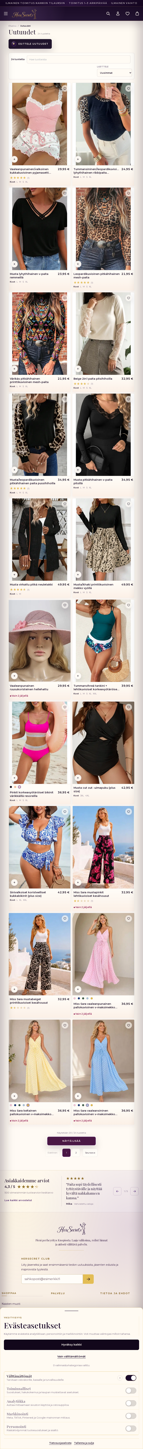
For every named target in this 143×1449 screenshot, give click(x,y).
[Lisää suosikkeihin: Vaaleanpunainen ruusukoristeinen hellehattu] (65, 605)
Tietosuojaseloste (60, 1443)
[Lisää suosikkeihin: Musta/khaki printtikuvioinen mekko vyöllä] (129, 504)
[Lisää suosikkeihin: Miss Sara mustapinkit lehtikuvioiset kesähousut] (129, 812)
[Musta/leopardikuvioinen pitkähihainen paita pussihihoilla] (40, 435)
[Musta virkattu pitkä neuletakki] (40, 539)
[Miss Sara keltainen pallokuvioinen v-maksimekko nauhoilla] (40, 1061)
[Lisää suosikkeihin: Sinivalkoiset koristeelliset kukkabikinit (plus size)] (65, 812)
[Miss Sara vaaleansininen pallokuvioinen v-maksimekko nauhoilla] (103, 1061)
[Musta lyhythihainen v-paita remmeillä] (40, 229)
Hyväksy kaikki (71, 1344)
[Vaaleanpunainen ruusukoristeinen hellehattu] (40, 641)
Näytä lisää (71, 1141)
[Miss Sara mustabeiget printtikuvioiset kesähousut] (40, 954)
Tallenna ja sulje (84, 1443)
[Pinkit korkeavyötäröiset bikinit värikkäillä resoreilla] (40, 743)
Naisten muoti (11, 1304)
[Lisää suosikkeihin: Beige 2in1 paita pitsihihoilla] (129, 298)
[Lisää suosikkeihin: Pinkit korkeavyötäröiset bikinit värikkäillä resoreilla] (65, 707)
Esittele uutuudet (30, 43)
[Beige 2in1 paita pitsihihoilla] (103, 333)
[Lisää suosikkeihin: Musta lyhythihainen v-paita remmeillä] (65, 193)
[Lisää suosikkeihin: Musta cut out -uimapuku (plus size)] (129, 707)
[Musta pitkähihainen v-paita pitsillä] (103, 435)
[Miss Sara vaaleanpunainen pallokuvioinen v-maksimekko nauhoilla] (103, 954)
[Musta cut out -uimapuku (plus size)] (103, 743)
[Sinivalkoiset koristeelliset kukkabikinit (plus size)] (40, 847)
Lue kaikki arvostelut (18, 1200)
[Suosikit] (127, 13)
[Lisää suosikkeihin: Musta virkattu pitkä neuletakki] (65, 504)
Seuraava (90, 1152)
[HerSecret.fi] (24, 14)
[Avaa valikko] (6, 13)
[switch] (71, 1390)
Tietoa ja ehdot (115, 1293)
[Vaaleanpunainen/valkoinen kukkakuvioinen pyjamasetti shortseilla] (40, 124)
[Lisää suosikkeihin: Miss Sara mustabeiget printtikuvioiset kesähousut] (65, 919)
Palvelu (58, 1293)
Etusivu (12, 26)
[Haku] (108, 13)
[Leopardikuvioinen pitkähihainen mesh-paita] (103, 229)
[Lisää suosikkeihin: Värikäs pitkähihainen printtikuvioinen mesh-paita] (65, 298)
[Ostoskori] (137, 13)
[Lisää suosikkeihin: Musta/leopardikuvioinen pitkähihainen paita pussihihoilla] (65, 399)
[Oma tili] (118, 13)
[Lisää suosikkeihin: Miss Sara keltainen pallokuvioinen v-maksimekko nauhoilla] (65, 1025)
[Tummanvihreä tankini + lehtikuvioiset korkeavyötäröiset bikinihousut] (103, 641)
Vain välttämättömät (71, 1356)
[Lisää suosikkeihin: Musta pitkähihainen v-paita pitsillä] (129, 399)
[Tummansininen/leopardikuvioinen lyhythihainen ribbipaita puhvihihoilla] (103, 124)
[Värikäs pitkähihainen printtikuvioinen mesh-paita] (40, 333)
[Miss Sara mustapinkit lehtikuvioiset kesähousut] (103, 847)
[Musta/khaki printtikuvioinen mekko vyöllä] (103, 539)
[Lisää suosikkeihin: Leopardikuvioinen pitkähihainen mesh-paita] (129, 193)
